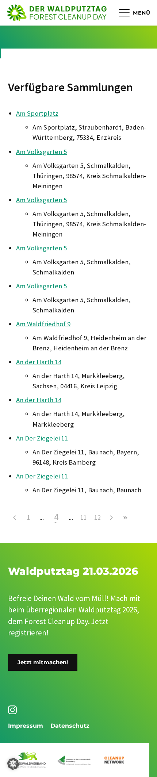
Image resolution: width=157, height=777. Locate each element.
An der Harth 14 (38, 362)
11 (83, 517)
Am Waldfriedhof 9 (43, 324)
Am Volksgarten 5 (41, 151)
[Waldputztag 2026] (57, 13)
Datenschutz (69, 725)
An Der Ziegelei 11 (42, 438)
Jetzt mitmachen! (43, 662)
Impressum (25, 725)
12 (97, 517)
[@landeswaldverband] (13, 709)
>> (125, 517)
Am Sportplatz (37, 113)
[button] (13, 764)
